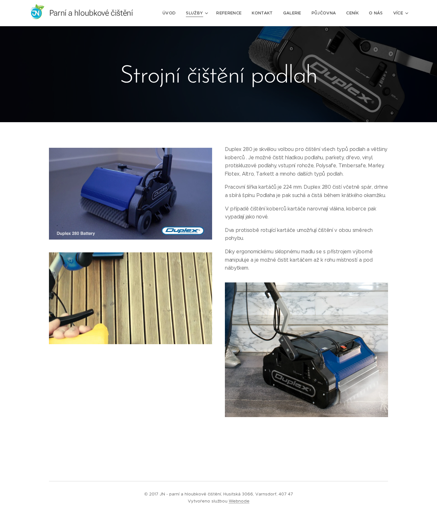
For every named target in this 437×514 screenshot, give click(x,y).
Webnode (239, 501)
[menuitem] (171, 13)
